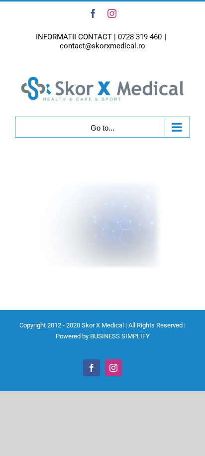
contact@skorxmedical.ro (102, 45)
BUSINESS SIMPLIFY (120, 336)
